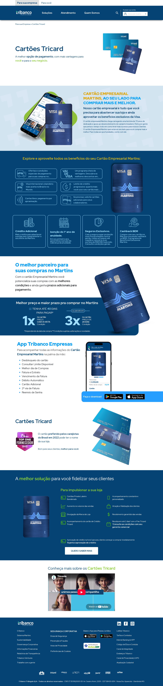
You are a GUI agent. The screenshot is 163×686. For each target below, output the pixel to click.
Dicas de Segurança (58, 636)
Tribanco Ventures (24, 658)
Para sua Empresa (22, 24)
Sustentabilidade (24, 640)
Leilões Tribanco (123, 631)
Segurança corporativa (63, 631)
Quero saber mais (81, 550)
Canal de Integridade (125, 649)
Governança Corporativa (27, 644)
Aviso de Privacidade (58, 645)
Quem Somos (92, 12)
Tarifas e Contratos (124, 635)
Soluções (47, 12)
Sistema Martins (24, 635)
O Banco (20, 631)
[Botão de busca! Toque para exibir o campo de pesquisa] (117, 13)
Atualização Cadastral (125, 662)
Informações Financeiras (27, 649)
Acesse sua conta (129, 10)
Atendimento (68, 12)
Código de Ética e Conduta (127, 644)
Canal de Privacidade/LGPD (128, 658)
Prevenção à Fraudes (59, 641)
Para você (46, 2)
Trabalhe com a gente (26, 662)
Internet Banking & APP (126, 640)
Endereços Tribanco (124, 653)
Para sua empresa (27, 2)
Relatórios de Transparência (28, 653)
